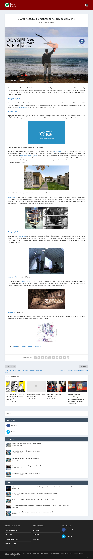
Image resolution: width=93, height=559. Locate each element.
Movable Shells (12, 312)
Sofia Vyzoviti (22, 236)
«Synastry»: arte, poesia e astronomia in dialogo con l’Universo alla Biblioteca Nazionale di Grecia (43, 487)
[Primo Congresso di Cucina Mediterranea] (36, 386)
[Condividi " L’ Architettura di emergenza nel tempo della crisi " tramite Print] (68, 358)
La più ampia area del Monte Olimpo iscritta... (27, 443)
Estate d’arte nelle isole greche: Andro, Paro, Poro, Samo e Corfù (32, 512)
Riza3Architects (58, 151)
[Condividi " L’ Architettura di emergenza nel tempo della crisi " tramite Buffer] (57, 358)
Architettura (22, 346)
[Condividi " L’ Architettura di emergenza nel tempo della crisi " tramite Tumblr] (46, 358)
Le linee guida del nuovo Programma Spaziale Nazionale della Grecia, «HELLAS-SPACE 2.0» (40, 506)
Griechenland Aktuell (11, 539)
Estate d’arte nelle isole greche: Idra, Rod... (26, 473)
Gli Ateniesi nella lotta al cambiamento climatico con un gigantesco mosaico (15, 397)
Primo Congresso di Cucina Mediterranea (36, 395)
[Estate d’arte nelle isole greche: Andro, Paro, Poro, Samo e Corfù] (8, 452)
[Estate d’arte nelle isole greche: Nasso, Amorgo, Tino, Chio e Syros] (8, 460)
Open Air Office (12, 277)
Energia (30, 346)
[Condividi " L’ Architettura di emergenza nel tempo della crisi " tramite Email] (64, 358)
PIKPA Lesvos (23, 107)
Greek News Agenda (11, 530)
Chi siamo (36, 530)
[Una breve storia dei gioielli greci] (56, 386)
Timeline (36, 535)
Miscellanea (50, 22)
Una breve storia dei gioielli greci (54, 395)
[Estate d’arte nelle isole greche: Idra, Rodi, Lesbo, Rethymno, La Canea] (8, 474)
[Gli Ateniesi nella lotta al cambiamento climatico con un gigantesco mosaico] (15, 386)
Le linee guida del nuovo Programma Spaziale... (27, 466)
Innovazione (37, 346)
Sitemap (36, 539)
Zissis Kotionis (12, 197)
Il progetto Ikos (12, 111)
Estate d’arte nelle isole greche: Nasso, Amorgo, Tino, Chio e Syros (33, 499)
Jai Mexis (32, 103)
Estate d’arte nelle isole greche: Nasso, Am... (26, 458)
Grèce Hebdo (9, 535)
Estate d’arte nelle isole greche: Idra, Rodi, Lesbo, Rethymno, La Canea (34, 493)
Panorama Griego (10, 543)
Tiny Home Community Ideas (29, 155)
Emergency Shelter (13, 232)
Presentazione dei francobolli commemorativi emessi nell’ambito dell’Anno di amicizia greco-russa (76, 398)
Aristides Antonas (27, 281)
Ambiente (15, 346)
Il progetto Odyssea (14, 99)
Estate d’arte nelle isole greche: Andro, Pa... (26, 451)
